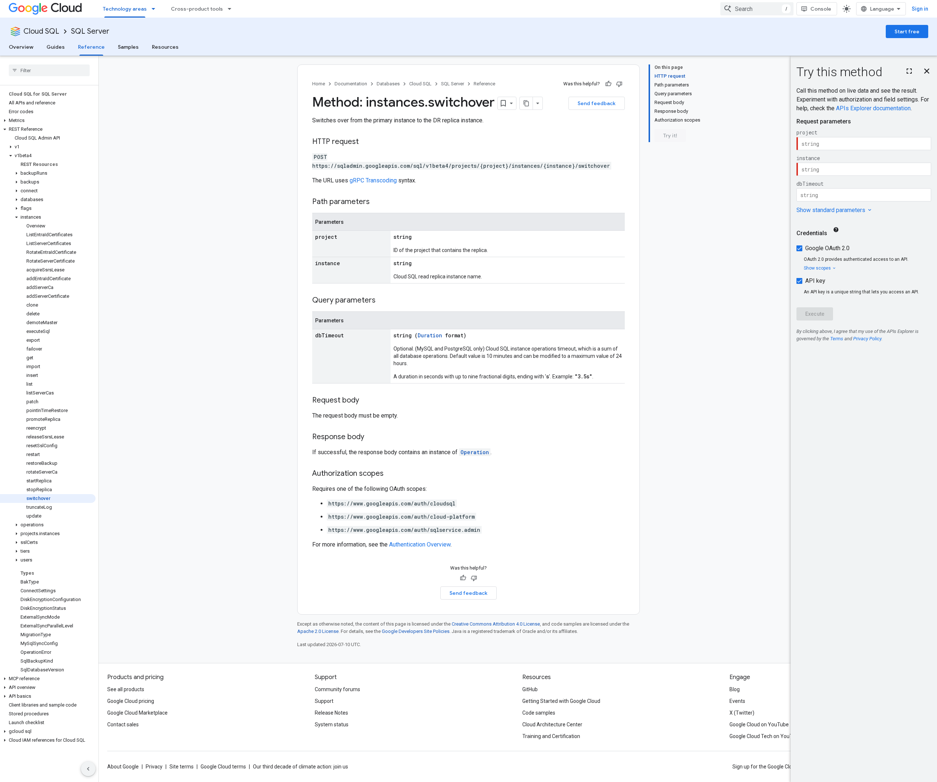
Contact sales (123, 724)
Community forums (337, 689)
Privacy (154, 767)
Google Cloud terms (223, 767)
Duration (430, 335)
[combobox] (757, 8)
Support (324, 701)
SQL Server (90, 31)
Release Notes (331, 713)
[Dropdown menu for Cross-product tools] (231, 9)
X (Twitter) (741, 713)
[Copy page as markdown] (526, 103)
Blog (734, 689)
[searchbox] (49, 70)
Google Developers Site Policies (415, 631)
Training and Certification (551, 736)
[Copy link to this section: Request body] (366, 400)
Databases (388, 83)
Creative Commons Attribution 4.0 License (496, 624)
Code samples (538, 713)
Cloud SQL (41, 31)
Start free (907, 31)
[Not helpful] (619, 83)
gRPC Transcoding (373, 180)
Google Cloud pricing (130, 701)
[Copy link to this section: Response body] (371, 437)
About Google (123, 767)
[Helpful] (608, 83)
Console (820, 8)
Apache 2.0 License (318, 631)
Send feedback (597, 103)
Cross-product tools (197, 8)
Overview (21, 47)
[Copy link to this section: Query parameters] (383, 300)
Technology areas (125, 8)
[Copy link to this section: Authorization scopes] (391, 474)
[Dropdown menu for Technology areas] (155, 9)
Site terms (181, 767)
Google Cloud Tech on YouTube (765, 736)
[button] (48, 120)
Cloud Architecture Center (552, 724)
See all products (125, 689)
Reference (91, 47)
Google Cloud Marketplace (137, 713)
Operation (474, 452)
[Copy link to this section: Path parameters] (377, 202)
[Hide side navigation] (88, 768)
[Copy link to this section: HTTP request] (366, 142)
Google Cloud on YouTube (759, 724)
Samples (128, 47)
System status (331, 724)
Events (737, 701)
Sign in (920, 9)
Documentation (351, 83)
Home (318, 83)
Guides (55, 47)
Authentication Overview (420, 544)
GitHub (530, 689)
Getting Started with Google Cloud (561, 701)
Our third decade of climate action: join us (300, 767)
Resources (165, 47)
